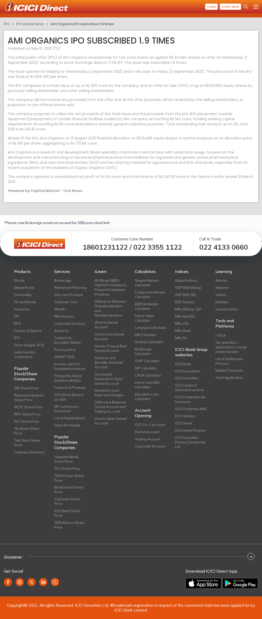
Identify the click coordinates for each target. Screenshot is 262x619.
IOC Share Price (26, 421)
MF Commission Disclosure (66, 408)
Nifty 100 (182, 323)
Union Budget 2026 (29, 345)
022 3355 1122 (157, 247)
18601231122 (105, 247)
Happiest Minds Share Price (66, 459)
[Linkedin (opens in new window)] (43, 582)
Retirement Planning (70, 288)
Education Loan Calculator (147, 396)
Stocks (19, 280)
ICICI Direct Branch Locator (69, 397)
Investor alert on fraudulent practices (69, 366)
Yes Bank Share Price (26, 431)
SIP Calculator (146, 368)
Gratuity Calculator (149, 342)
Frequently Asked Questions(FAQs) (68, 378)
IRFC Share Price (27, 414)
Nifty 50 (181, 338)
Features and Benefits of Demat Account (109, 362)
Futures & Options (28, 331)
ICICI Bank (183, 364)
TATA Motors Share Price (69, 525)
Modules (222, 302)
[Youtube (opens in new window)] (55, 582)
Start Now (230, 6)
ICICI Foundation (187, 371)
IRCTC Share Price (28, 407)
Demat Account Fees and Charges (109, 392)
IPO (6, 24)
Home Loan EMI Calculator (147, 384)
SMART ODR (64, 357)
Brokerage (62, 280)
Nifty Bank (183, 331)
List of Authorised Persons (229, 361)
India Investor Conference (24, 354)
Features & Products (70, 387)
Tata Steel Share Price (27, 442)
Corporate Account (150, 446)
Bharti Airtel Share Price (68, 489)
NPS (17, 323)
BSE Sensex (184, 302)
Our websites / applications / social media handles (230, 347)
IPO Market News (30, 24)
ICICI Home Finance (190, 430)
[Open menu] (256, 7)
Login (211, 6)
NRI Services (64, 316)
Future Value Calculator (144, 318)
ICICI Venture (185, 416)
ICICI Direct (183, 423)
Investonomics (226, 309)
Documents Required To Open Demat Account (109, 378)
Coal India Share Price (67, 501)
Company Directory (29, 452)
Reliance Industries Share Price (29, 397)
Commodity (23, 295)
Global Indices (186, 280)
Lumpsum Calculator (150, 328)
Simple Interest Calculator (146, 282)
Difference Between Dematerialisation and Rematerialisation (110, 308)
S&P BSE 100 (185, 295)
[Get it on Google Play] (240, 583)
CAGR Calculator (148, 375)
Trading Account (147, 439)
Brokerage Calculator (143, 351)
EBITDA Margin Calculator (146, 306)
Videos (220, 295)
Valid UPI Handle (67, 425)
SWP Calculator (147, 361)
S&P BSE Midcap (188, 288)
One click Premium (68, 295)
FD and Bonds (25, 302)
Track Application (229, 378)
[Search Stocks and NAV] (246, 7)
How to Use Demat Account (109, 336)
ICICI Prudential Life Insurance (190, 399)
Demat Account (147, 432)
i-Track (220, 335)
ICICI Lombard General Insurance (189, 387)
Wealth (60, 309)
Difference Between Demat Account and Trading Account (110, 406)
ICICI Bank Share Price (67, 513)
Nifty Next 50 (185, 316)
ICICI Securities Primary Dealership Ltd (190, 442)
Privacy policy (65, 350)
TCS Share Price (67, 468)
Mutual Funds (24, 288)
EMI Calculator (146, 335)
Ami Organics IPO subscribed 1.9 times (82, 24)
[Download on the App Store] (203, 583)
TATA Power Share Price (69, 478)
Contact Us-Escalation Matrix (67, 340)
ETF (16, 316)
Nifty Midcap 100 (188, 309)
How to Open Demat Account (111, 421)
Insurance (22, 309)
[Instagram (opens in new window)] (20, 582)
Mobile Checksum (229, 370)
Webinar (222, 288)
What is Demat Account (106, 324)
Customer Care (66, 302)
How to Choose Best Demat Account (111, 348)
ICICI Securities (186, 378)
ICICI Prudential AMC (191, 409)
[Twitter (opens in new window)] (31, 582)
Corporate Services (69, 323)
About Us (61, 331)
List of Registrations (69, 418)
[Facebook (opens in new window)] (8, 582)
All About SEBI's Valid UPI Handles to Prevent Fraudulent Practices (110, 287)
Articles (221, 280)
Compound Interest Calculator (150, 294)
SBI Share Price (26, 388)
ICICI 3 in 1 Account (150, 425)
